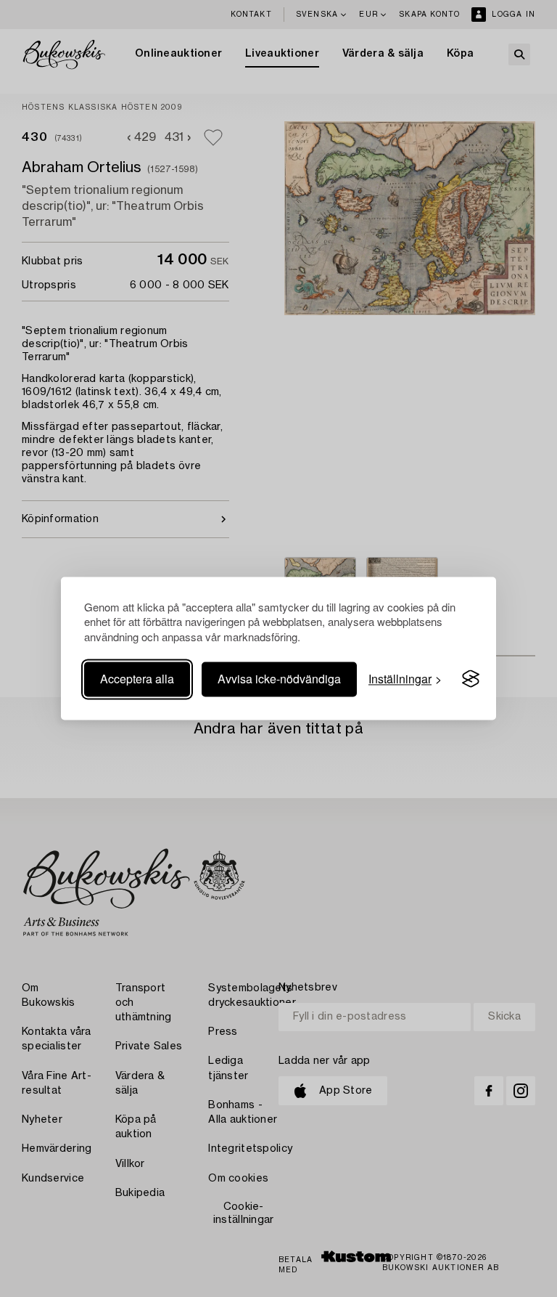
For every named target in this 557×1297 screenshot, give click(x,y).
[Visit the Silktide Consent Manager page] (470, 679)
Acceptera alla (137, 678)
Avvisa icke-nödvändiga (279, 678)
